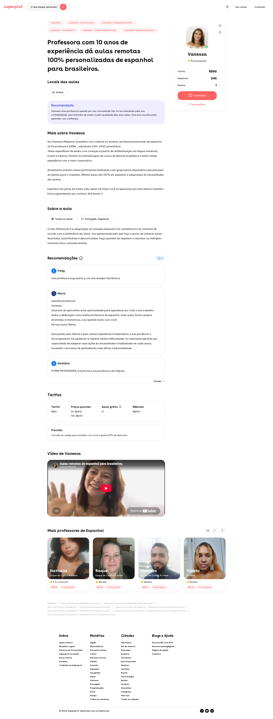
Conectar (260, 7)
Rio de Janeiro (128, 646)
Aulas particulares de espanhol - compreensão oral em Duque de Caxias (150, 607)
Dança (93, 695)
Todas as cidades (130, 699)
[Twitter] (207, 711)
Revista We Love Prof (162, 643)
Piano (93, 677)
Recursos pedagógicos (163, 646)
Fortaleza (126, 658)
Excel (92, 692)
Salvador (125, 650)
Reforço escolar (98, 658)
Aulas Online (65, 658)
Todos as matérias (99, 699)
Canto (93, 654)
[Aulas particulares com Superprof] (13, 7)
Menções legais (67, 646)
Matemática (96, 646)
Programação (97, 688)
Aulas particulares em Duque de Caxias (80, 603)
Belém (124, 680)
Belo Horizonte (128, 661)
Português (95, 684)
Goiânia (125, 684)
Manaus (125, 665)
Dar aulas (241, 7)
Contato (156, 654)
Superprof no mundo (69, 654)
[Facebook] (202, 711)
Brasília (125, 654)
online (59, 92)
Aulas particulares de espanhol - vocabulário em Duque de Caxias (78, 611)
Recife (124, 673)
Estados (63, 661)
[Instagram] (212, 711)
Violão (93, 661)
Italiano (94, 680)
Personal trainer (98, 650)
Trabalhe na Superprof (70, 665)
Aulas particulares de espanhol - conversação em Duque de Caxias (79, 607)
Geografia (95, 673)
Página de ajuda (160, 650)
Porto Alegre (127, 677)
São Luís (125, 695)
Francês (94, 665)
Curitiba (125, 669)
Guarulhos (126, 688)
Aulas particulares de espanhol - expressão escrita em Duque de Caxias (81, 614)
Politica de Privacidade (71, 650)
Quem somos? (66, 643)
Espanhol (94, 669)
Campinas (126, 692)
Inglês (93, 643)
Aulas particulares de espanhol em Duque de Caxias (129, 603)
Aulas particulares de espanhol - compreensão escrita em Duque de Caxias (150, 611)
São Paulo (126, 643)
